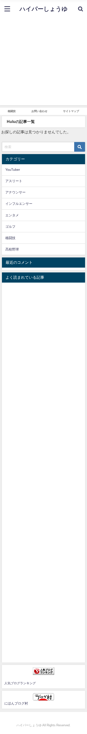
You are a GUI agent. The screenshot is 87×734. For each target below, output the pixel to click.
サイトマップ (71, 111)
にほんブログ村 (16, 703)
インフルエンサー (18, 203)
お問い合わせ (39, 111)
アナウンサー (15, 192)
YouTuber (12, 169)
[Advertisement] (43, 61)
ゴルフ (10, 226)
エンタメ (12, 215)
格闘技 (12, 111)
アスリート (13, 181)
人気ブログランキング (20, 683)
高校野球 (12, 249)
